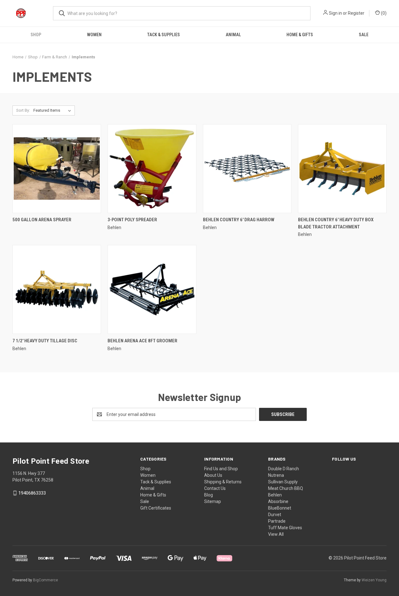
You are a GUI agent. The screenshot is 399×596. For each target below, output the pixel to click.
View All (276, 534)
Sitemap (212, 501)
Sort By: (23, 110)
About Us (213, 475)
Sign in (335, 13)
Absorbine (278, 501)
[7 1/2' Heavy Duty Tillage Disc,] (57, 289)
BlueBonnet (279, 508)
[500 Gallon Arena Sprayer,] (57, 168)
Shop (36, 34)
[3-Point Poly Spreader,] (152, 168)
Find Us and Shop (221, 468)
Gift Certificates (155, 508)
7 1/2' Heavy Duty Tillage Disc (44, 341)
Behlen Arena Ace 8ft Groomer (142, 341)
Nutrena (276, 475)
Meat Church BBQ (285, 488)
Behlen (275, 494)
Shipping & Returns (223, 481)
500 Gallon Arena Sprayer (41, 219)
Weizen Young (374, 580)
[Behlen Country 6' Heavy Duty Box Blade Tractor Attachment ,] (342, 168)
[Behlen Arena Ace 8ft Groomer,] (152, 289)
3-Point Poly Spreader (132, 219)
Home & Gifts (299, 34)
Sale (363, 34)
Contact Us (215, 488)
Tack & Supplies (163, 34)
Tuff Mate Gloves (285, 527)
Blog (208, 494)
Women (94, 34)
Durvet (274, 514)
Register (356, 13)
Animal (233, 34)
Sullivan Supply (283, 481)
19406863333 (32, 493)
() (383, 13)
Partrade (277, 521)
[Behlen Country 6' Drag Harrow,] (247, 168)
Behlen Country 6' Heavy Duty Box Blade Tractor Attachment (335, 223)
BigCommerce (45, 580)
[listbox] (53, 110)
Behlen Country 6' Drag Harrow (238, 219)
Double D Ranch (283, 468)
